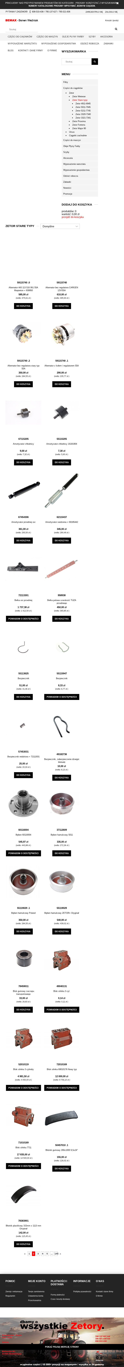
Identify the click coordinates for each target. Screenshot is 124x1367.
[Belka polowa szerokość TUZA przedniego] (62, 568)
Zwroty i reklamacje (13, 1291)
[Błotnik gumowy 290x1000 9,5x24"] (62, 1117)
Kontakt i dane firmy (104, 1291)
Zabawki (67, 182)
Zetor (71, 93)
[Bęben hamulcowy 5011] (62, 803)
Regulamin (10, 1296)
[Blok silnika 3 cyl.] (62, 959)
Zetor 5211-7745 (83, 110)
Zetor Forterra (78, 125)
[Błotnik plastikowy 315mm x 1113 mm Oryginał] (23, 1194)
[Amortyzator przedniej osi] (23, 490)
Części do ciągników (73, 88)
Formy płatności (58, 1295)
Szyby (66, 152)
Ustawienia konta (35, 1296)
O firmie (99, 1296)
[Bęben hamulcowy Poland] (23, 881)
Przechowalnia (34, 1300)
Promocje (67, 194)
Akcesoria (68, 158)
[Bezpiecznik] (23, 647)
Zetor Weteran (79, 96)
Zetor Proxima (79, 121)
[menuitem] (19, 36)
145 (56, 1253)
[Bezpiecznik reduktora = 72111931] (23, 725)
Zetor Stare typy (80, 100)
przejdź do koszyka (73, 217)
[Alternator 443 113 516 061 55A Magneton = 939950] (23, 256)
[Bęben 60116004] (23, 803)
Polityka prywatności (82, 1291)
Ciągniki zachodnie (78, 135)
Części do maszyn (72, 140)
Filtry (65, 82)
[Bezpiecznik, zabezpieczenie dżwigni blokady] (62, 726)
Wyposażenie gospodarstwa (76, 170)
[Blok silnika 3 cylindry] (23, 1038)
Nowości (67, 188)
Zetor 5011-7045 (83, 107)
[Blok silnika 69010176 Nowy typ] (62, 1038)
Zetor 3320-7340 (83, 114)
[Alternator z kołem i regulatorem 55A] (62, 334)
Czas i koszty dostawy (60, 1299)
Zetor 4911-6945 (83, 103)
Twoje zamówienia (36, 1291)
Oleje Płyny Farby (71, 146)
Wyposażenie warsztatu (74, 164)
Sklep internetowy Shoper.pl (62, 1353)
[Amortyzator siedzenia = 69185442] (62, 490)
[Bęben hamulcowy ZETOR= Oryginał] (62, 881)
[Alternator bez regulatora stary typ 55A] (23, 334)
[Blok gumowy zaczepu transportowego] (23, 959)
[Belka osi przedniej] (23, 568)
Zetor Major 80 (79, 128)
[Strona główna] (21, 20)
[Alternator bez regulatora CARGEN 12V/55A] (62, 256)
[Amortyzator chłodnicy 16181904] (62, 412)
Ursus (72, 132)
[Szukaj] (116, 29)
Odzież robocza (70, 176)
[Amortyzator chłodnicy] (23, 412)
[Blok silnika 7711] (23, 1116)
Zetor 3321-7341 (83, 118)
